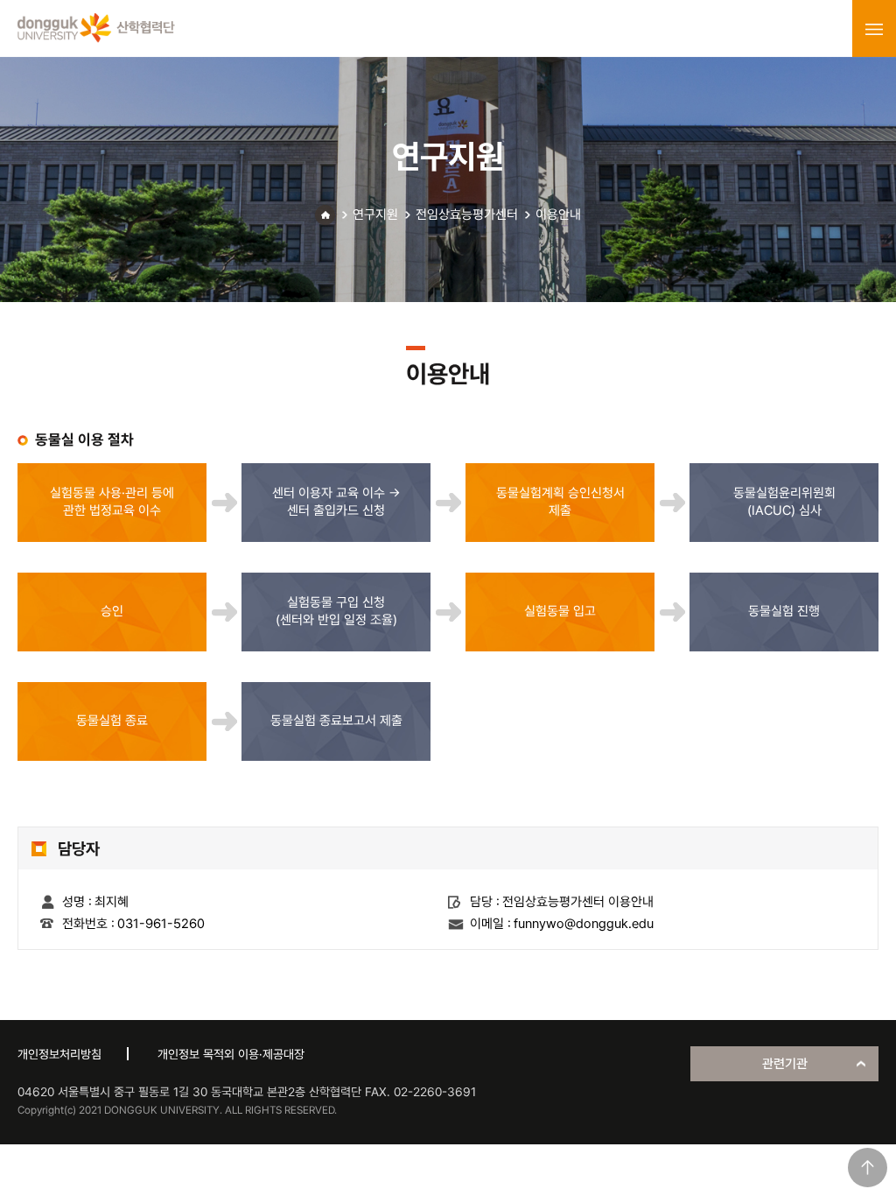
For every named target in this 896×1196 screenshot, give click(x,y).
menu (874, 28)
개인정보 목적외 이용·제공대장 (231, 1054)
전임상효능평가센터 (467, 214)
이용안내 (558, 214)
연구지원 (375, 214)
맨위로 (867, 1167)
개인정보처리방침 (60, 1054)
